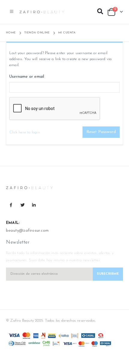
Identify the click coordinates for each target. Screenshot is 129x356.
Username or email (26, 77)
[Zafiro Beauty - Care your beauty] (42, 12)
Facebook (11, 205)
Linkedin (33, 205)
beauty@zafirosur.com (27, 231)
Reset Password (101, 132)
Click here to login (24, 132)
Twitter (22, 205)
